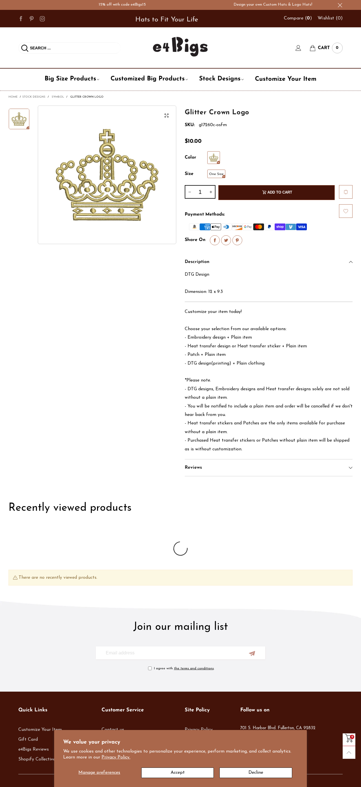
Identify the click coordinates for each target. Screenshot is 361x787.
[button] (189, 192)
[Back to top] (349, 752)
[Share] (215, 240)
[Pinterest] (31, 18)
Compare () (298, 18)
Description (197, 262)
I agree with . (184, 668)
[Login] (303, 48)
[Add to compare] (346, 192)
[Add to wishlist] (346, 211)
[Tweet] (226, 240)
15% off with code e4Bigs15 (111, 5)
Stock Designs (220, 79)
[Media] (166, 115)
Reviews (193, 467)
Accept (178, 772)
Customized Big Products (148, 79)
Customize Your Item (285, 79)
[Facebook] (21, 18)
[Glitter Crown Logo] (107, 175)
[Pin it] (237, 240)
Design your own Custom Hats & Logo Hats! (262, 5)
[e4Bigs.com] (180, 47)
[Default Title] (213, 157)
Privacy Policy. (116, 757)
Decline (255, 772)
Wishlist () (330, 18)
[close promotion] (340, 5)
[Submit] (25, 48)
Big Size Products (70, 79)
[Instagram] (42, 18)
